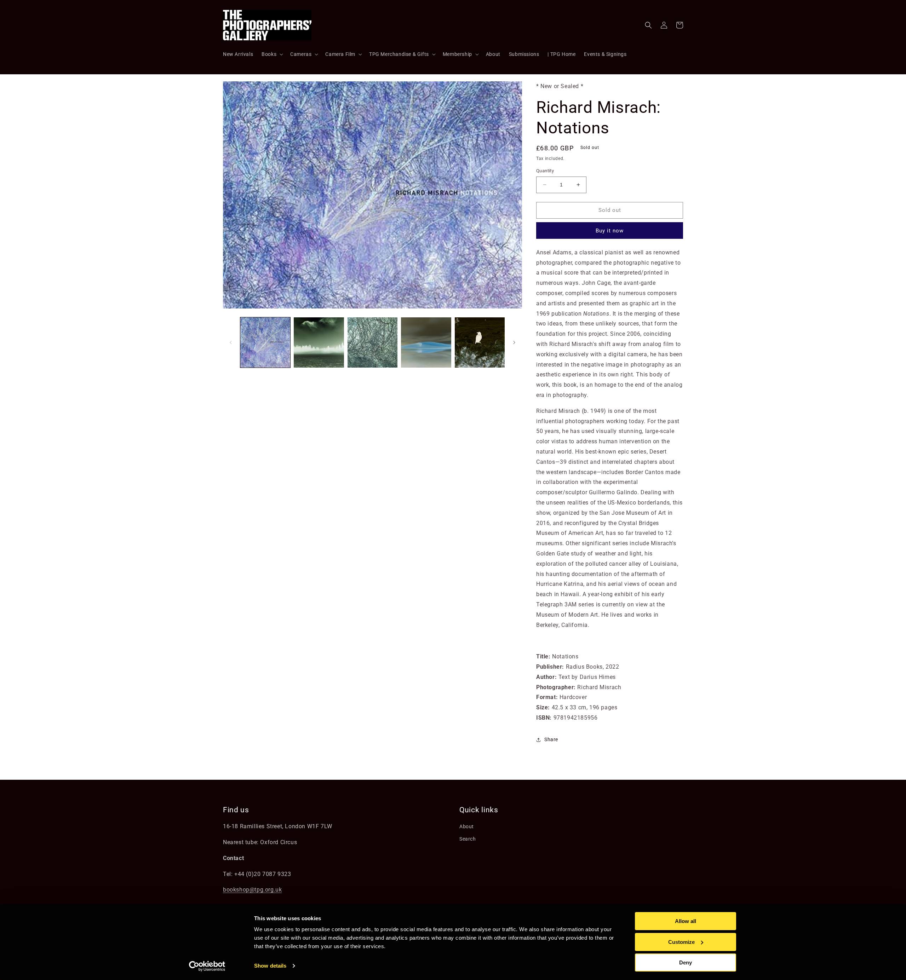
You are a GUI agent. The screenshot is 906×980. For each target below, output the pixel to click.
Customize (681, 942)
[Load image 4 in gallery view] (426, 342)
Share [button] (551, 739)
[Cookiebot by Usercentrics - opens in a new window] (207, 966)
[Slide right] (514, 342)
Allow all (685, 921)
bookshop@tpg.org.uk (252, 889)
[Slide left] (231, 342)
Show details (270, 966)
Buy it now (610, 230)
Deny (685, 962)
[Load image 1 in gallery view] (265, 342)
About (466, 826)
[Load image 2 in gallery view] (319, 342)
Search (467, 839)
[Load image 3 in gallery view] (372, 342)
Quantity (545, 170)
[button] (271, 54)
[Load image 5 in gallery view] (480, 342)
